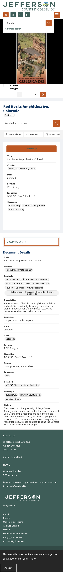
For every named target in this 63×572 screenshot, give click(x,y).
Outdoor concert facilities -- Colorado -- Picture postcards (32, 293)
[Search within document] (56, 123)
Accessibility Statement (13, 541)
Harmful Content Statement (15, 533)
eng (7, 375)
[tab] (31, 149)
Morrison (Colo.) (16, 209)
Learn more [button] (29, 558)
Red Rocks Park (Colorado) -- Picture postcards (27, 279)
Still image (10, 339)
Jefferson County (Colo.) (34, 205)
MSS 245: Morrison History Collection (22, 385)
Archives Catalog (11, 525)
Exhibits (6, 529)
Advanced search (13, 28)
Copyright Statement (12, 537)
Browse (6, 518)
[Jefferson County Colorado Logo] (29, 6)
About (6, 514)
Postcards (9, 115)
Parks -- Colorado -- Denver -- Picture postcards (27, 283)
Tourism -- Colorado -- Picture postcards (24, 287)
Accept (8, 568)
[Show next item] (43, 94)
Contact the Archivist (12, 457)
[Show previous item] (19, 94)
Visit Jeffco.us (9, 505)
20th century (14, 205)
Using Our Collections (13, 522)
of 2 (37, 94)
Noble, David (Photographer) (22, 168)
